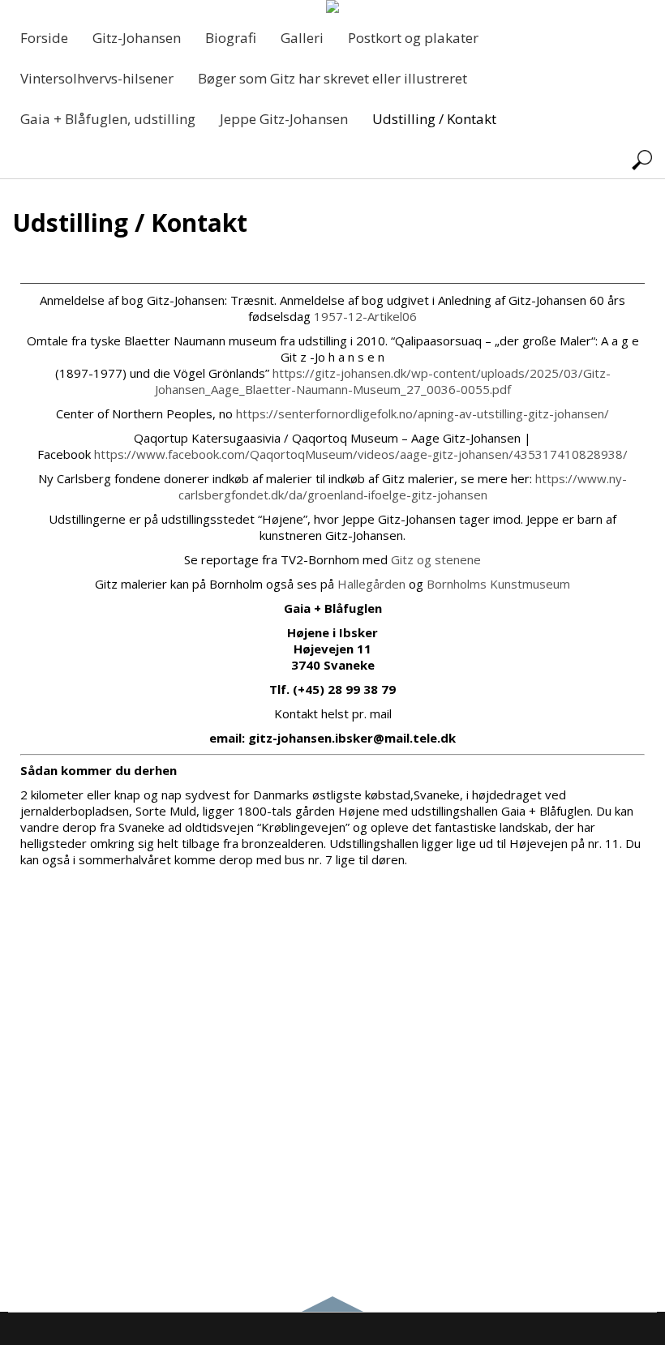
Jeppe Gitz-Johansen (284, 118)
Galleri (302, 37)
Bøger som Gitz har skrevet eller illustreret (332, 78)
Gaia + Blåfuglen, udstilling (107, 118)
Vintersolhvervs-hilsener (97, 78)
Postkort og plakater (413, 37)
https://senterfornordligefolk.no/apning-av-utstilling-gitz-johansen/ (422, 413)
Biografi (230, 37)
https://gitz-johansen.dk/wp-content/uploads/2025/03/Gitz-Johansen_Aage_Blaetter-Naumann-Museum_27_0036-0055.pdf (383, 381)
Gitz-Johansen (136, 37)
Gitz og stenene (436, 559)
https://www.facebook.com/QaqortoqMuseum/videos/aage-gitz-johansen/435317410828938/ (361, 454)
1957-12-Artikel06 (365, 316)
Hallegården (371, 584)
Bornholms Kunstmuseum (498, 584)
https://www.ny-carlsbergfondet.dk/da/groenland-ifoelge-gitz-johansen (403, 486)
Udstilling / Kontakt (434, 118)
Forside (44, 37)
